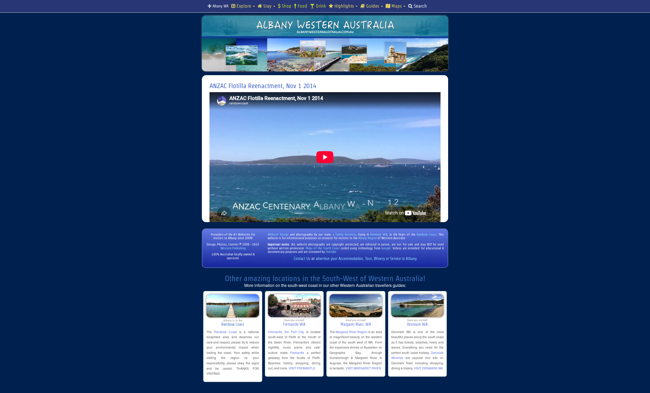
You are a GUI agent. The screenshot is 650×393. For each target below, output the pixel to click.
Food (301, 6)
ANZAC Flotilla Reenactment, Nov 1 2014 (262, 85)
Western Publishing (233, 248)
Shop (286, 6)
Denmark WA (378, 234)
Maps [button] (396, 6)
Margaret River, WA (355, 324)
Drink (320, 6)
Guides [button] (372, 6)
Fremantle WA (294, 324)
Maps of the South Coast (323, 248)
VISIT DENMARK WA (428, 368)
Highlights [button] (344, 6)
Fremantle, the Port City (286, 332)
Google (386, 248)
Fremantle (297, 352)
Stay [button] (267, 6)
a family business (344, 234)
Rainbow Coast (427, 234)
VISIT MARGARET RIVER (363, 368)
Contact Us (302, 258)
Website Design (278, 234)
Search (420, 6)
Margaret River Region (351, 332)
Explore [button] (243, 6)
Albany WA (220, 6)
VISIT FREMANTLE (302, 368)
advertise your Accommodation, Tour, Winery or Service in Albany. (366, 258)
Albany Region (367, 238)
